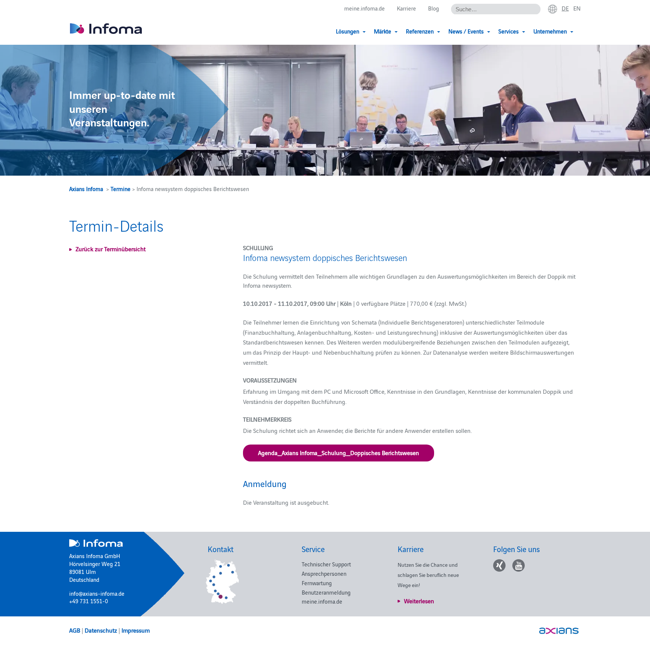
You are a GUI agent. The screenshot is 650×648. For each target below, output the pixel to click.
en (577, 8)
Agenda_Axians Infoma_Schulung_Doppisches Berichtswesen (338, 452)
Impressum (135, 630)
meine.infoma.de (364, 8)
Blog (433, 8)
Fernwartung (317, 583)
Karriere (406, 8)
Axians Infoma (86, 189)
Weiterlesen (419, 600)
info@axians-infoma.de (97, 593)
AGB (74, 630)
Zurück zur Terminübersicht (111, 248)
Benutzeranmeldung (326, 592)
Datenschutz (101, 630)
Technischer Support (326, 564)
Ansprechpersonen (324, 573)
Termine (121, 189)
